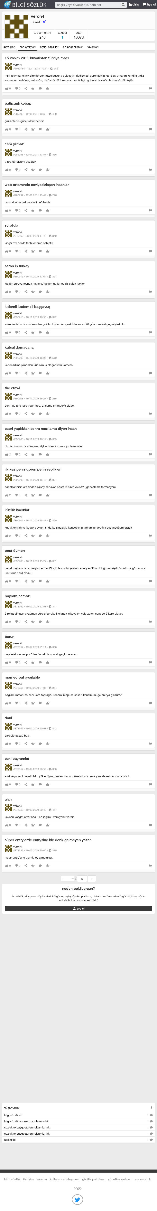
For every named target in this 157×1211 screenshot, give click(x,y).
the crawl (12, 388)
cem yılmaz (14, 144)
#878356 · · (35, 687)
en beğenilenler (73, 46)
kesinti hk (76, 1139)
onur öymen (15, 550)
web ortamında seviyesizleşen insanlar (37, 184)
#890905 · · (35, 439)
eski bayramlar (17, 758)
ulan (8, 799)
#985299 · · (35, 113)
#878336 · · (35, 850)
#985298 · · (35, 154)
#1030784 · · (35, 68)
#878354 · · (35, 769)
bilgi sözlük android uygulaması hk (76, 1121)
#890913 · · (35, 317)
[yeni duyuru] (151, 1107)
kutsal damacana (19, 347)
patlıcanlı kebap (18, 103)
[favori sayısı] (32, 88)
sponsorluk (143, 1179)
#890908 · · (35, 398)
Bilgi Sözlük (28, 5)
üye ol (80, 908)
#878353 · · (35, 809)
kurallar (41, 1179)
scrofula (11, 225)
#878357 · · (35, 647)
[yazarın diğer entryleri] (92, 879)
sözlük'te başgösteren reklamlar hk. (76, 1127)
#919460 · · (35, 235)
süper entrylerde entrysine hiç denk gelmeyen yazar (48, 840)
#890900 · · (35, 561)
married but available (22, 677)
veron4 (37, 16)
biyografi (9, 46)
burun (9, 636)
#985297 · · (35, 195)
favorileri (93, 46)
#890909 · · (35, 357)
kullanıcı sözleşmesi (65, 1179)
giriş (135, 4)
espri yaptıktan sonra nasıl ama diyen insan (41, 428)
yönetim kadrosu (120, 1179)
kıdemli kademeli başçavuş (27, 306)
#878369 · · (35, 606)
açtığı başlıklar (49, 46)
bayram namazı (17, 596)
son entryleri (28, 46)
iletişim (28, 1179)
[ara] (123, 4)
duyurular (13, 1107)
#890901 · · (35, 520)
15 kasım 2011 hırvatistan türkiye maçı (37, 58)
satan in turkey (17, 266)
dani (8, 718)
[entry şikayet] (150, 88)
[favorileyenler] (47, 88)
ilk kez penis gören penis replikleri (33, 469)
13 (82, 878)
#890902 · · (35, 479)
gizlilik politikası (93, 1179)
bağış (78, 1188)
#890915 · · (35, 276)
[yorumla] (40, 88)
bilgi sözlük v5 (76, 1115)
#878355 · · (35, 728)
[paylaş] (26, 88)
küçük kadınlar (17, 510)
